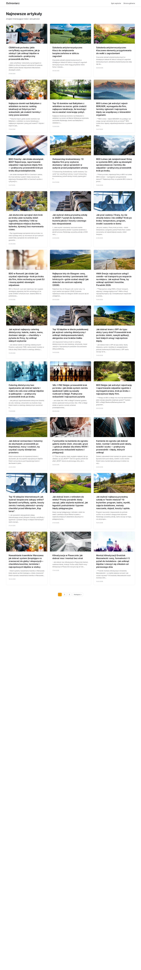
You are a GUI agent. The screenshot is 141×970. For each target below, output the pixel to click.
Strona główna (129, 3)
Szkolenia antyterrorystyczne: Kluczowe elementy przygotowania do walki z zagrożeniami (113, 50)
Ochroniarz (13, 3)
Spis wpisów (116, 3)
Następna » (78, 594)
